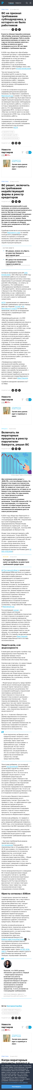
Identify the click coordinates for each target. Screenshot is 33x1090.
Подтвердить (16, 1086)
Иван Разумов (22, 378)
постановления (12, 766)
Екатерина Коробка (14, 1006)
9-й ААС (18, 306)
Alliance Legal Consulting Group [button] (12, 939)
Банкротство (9, 132)
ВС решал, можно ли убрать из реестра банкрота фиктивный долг (17, 253)
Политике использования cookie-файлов (14, 1082)
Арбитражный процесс (12, 1010)
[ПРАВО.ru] (2, 3)
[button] (13, 29)
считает (16, 610)
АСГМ (16, 127)
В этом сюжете (8, 248)
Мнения (6, 556)
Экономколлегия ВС (11, 138)
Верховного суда (13, 232)
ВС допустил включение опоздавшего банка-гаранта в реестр (16, 262)
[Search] (27, 3)
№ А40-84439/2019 (23, 68)
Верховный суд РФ (10, 135)
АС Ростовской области (10, 570)
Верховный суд (7, 96)
